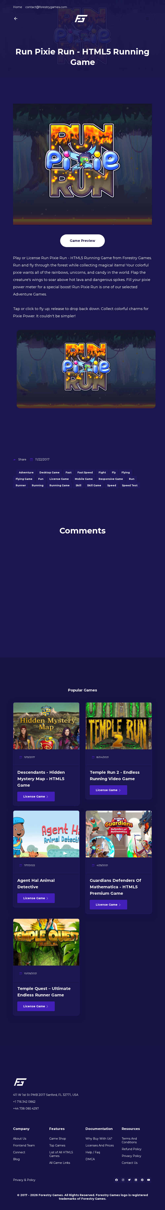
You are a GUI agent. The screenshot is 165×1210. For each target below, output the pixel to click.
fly (114, 472)
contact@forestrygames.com (46, 7)
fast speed (85, 472)
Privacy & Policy (24, 1180)
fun (40, 478)
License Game (34, 796)
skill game (94, 485)
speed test (129, 485)
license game (59, 478)
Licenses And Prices (100, 1145)
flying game (24, 478)
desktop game (49, 472)
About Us (19, 1138)
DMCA (90, 1159)
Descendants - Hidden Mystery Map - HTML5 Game (41, 779)
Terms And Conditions (129, 1140)
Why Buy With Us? (99, 1138)
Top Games (57, 1145)
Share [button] (22, 459)
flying (126, 472)
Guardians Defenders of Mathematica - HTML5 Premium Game (115, 887)
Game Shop (57, 1138)
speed (111, 485)
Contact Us (129, 1163)
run (131, 478)
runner (21, 485)
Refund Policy (131, 1149)
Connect (19, 1152)
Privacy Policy (131, 1156)
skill (78, 485)
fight (102, 472)
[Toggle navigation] (147, 19)
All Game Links (59, 1163)
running (37, 485)
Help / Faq (93, 1152)
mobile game (84, 478)
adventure (26, 472)
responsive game (111, 478)
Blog (16, 1159)
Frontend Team (24, 1145)
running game (60, 485)
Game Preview (82, 241)
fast (68, 472)
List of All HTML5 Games (61, 1154)
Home (17, 7)
